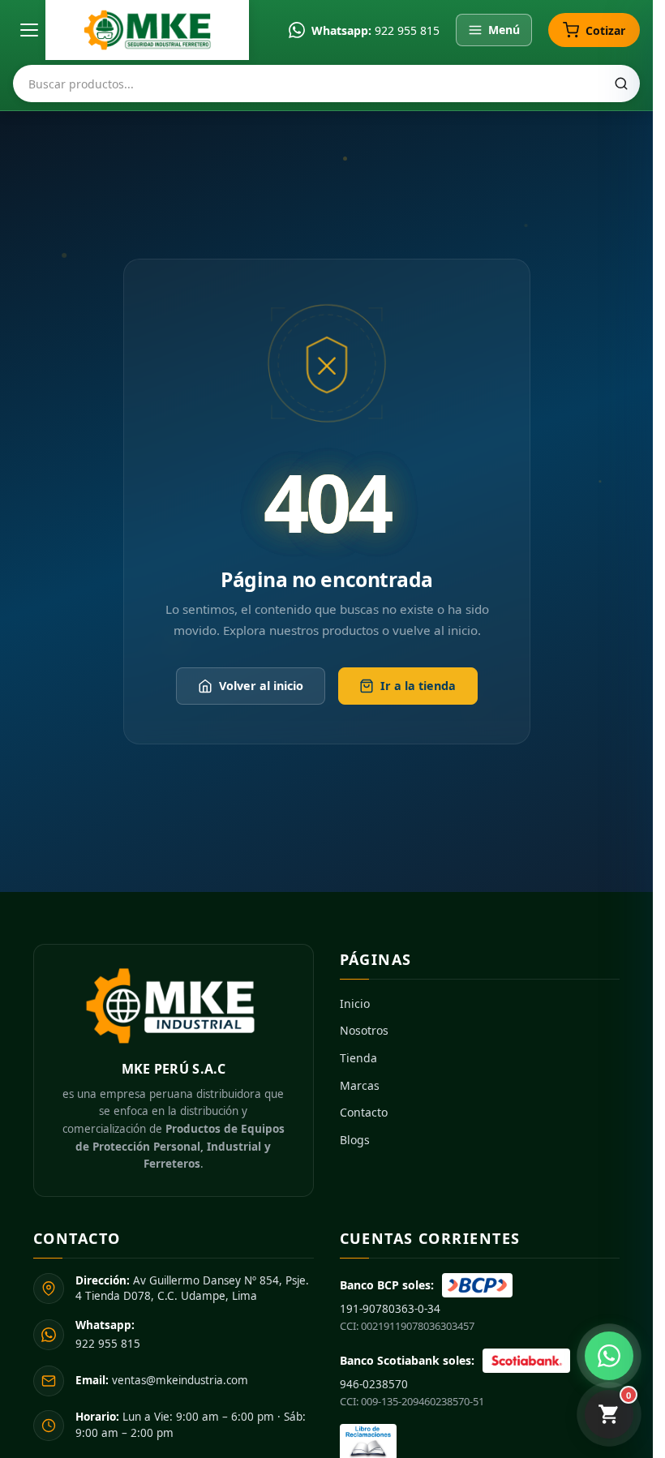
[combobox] (326, 83)
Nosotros (364, 1030)
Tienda (358, 1058)
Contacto (364, 1112)
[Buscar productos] (621, 83)
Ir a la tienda (418, 685)
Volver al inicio (260, 685)
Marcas (360, 1085)
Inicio (355, 1003)
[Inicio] (147, 30)
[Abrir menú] (29, 30)
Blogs (355, 1139)
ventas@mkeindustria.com (161, 1380)
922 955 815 (407, 30)
